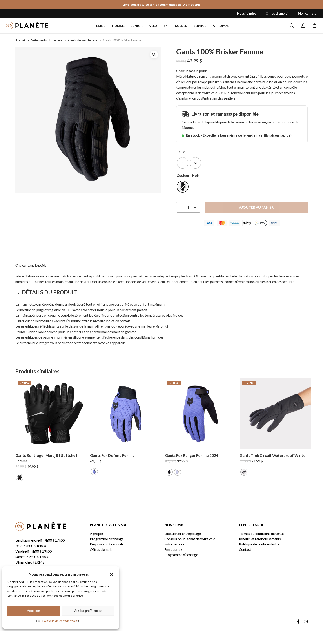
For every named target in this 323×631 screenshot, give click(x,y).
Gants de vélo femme (82, 40)
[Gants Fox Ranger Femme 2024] (200, 413)
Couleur (183, 175)
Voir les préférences (88, 611)
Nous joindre (246, 13)
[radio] (182, 162)
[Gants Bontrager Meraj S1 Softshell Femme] (50, 413)
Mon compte (307, 13)
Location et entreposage (182, 533)
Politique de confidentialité (60, 621)
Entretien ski (173, 549)
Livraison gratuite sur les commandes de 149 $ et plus (161, 4)
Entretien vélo (174, 544)
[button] (111, 574)
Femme (57, 40)
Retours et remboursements (260, 539)
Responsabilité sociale (106, 544)
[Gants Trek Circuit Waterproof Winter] (275, 413)
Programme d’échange (106, 539)
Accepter (33, 611)
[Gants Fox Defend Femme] (125, 413)
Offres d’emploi (101, 549)
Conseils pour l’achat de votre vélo (189, 539)
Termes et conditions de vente (261, 533)
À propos (97, 533)
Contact (245, 549)
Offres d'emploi (277, 13)
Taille (181, 151)
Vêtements (39, 40)
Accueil (20, 40)
